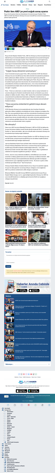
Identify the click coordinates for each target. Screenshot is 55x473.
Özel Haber (5, 5)
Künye (20, 377)
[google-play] (34, 391)
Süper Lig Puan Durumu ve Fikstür (16, 465)
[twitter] (15, 405)
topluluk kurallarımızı (17, 270)
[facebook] (8, 405)
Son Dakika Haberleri (12, 469)
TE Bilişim (31, 400)
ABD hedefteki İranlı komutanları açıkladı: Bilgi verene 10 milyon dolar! (15, 245)
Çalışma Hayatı (11, 437)
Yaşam (9, 435)
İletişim (39, 377)
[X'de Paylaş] (8, 49)
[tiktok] (42, 405)
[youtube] (29, 405)
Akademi (9, 413)
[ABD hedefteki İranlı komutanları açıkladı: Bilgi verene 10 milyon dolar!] (16, 235)
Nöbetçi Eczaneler (12, 459)
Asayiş (8, 415)
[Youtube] (31, 374)
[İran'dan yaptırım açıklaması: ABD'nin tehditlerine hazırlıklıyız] (39, 235)
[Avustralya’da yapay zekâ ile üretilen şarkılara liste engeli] (39, 217)
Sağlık (8, 432)
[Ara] (49, 2)
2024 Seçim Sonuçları (13, 442)
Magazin (40, 5)
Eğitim (9, 421)
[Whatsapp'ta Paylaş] (11, 49)
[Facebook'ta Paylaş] (6, 49)
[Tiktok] (33, 374)
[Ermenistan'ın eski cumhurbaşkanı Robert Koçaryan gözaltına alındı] (16, 217)
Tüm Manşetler (11, 467)
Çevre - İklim (10, 418)
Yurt (8, 440)
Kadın (8, 438)
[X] (21, 374)
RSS (7, 396)
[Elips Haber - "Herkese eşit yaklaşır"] (27, 1)
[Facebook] (19, 374)
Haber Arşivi (34, 377)
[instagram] (22, 405)
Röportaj (7, 449)
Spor (35, 5)
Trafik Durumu (10, 464)
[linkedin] (49, 405)
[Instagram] (26, 374)
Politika (19, 5)
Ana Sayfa (7, 408)
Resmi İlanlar (47, 5)
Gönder (8, 266)
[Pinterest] (24, 374)
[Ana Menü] (5, 1)
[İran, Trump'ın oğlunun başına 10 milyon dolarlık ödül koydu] (16, 199)
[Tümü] (49, 364)
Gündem (13, 5)
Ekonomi (24, 5)
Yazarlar (7, 447)
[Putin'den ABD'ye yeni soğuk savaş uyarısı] (27, 33)
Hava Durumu (10, 460)
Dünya (30, 5)
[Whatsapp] (36, 374)
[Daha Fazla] (13, 49)
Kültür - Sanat (11, 427)
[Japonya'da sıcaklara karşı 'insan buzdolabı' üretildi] (39, 199)
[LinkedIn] (29, 374)
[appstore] (22, 391)
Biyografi (7, 450)
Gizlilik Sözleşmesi (27, 377)
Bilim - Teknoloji (11, 416)
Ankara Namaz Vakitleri (13, 462)
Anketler (7, 452)
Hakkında (16, 377)
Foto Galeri (8, 443)
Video (6, 445)
